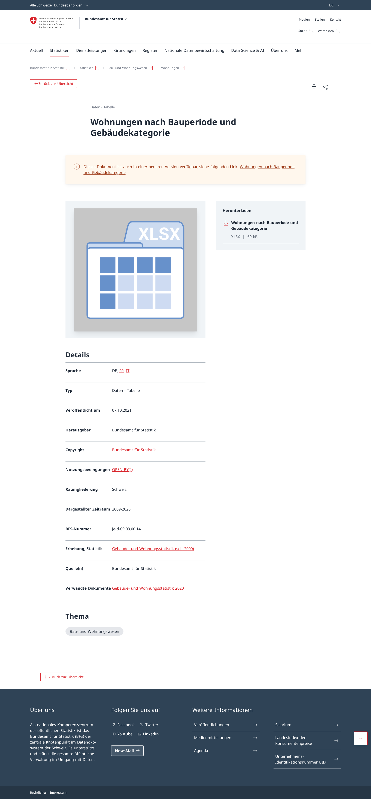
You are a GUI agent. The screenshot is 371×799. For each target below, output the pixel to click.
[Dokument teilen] (325, 87)
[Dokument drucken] (313, 87)
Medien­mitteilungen (212, 737)
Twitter (151, 724)
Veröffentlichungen (211, 724)
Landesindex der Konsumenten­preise (293, 740)
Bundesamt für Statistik (106, 19)
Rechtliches (38, 792)
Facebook (126, 724)
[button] (36, 50)
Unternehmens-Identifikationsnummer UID (300, 759)
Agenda (201, 750)
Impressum (58, 792)
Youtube (124, 733)
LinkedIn (151, 733)
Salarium (283, 724)
